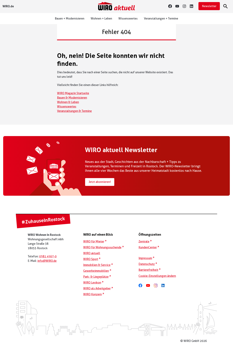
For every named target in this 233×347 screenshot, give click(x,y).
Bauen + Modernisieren (69, 18)
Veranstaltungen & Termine (74, 111)
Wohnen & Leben (68, 102)
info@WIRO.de (47, 260)
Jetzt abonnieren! (100, 181)
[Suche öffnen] (225, 6)
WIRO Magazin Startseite (73, 93)
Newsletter (209, 6)
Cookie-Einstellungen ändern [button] (157, 276)
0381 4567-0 (48, 256)
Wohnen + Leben (101, 18)
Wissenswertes (128, 18)
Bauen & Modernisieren (72, 97)
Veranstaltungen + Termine (161, 18)
